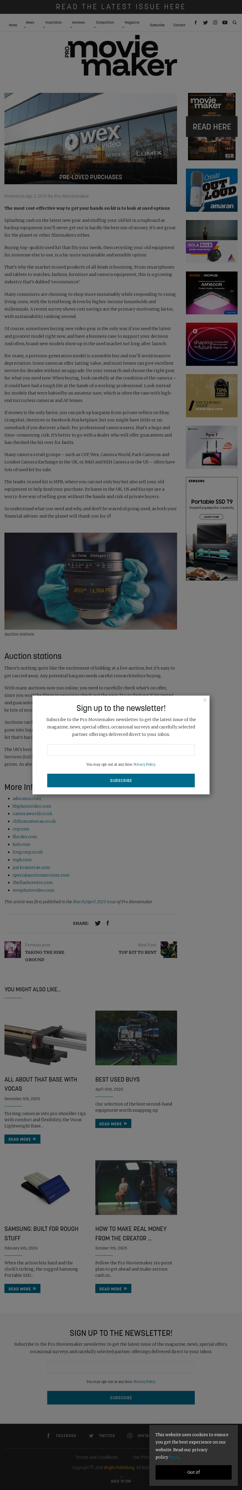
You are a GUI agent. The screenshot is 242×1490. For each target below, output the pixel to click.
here (174, 1457)
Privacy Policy (144, 764)
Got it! (193, 1472)
